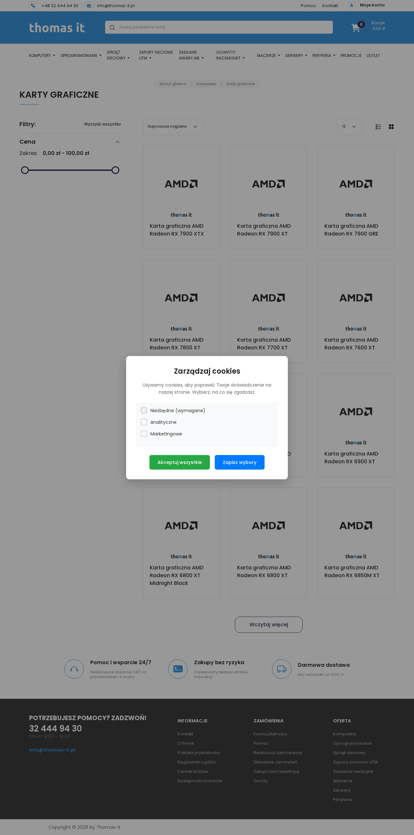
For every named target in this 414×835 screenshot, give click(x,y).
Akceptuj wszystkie (180, 462)
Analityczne (163, 422)
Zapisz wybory (239, 462)
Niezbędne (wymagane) (177, 410)
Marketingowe (166, 433)
